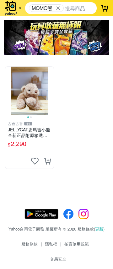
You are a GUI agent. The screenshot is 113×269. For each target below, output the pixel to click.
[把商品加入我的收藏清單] (35, 161)
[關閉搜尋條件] (58, 8)
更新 (99, 229)
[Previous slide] (9, 91)
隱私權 (51, 244)
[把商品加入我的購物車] (47, 161)
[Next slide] (50, 91)
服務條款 (29, 244)
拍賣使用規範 (76, 244)
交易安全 (58, 259)
